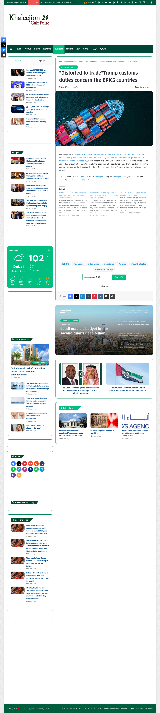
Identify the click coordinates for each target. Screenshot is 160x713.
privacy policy (141, 709)
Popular (41, 60)
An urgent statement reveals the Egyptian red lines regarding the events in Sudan (37, 176)
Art (78, 49)
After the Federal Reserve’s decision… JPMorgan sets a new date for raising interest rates (71, 433)
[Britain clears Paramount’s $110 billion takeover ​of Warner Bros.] (17, 84)
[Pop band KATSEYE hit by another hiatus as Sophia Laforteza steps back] (17, 72)
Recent (18, 60)
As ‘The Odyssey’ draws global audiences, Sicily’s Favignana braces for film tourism (37, 97)
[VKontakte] (100, 296)
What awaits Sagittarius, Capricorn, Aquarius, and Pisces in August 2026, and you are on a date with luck (36, 529)
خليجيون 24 (13, 709)
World (28, 49)
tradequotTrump (104, 269)
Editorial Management (118, 709)
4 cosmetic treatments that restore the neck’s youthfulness (37, 416)
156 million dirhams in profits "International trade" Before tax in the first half (85, 331)
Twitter (88, 180)
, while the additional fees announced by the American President (103, 154)
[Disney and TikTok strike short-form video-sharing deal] (17, 121)
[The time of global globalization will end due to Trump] (135, 203)
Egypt (37, 49)
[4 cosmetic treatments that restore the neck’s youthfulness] (17, 415)
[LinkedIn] (82, 296)
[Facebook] (70, 296)
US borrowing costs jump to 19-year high (102, 432)
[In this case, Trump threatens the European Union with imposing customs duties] (74, 204)
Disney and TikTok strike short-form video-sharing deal (36, 121)
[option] (104, 330)
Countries (94, 264)
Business (59, 49)
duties (123, 264)
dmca (150, 709)
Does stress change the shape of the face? (35, 427)
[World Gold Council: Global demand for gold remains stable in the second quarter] (135, 420)
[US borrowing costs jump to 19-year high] (104, 420)
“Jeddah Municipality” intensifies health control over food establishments (28, 371)
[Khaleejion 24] (29, 18)
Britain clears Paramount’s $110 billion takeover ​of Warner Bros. (36, 85)
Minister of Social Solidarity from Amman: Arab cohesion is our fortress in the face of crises (37, 189)
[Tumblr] (88, 296)
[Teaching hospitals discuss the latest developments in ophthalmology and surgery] (17, 202)
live (104, 49)
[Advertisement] (105, 25)
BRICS (66, 264)
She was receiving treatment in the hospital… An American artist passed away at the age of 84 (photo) (37, 387)
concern (79, 264)
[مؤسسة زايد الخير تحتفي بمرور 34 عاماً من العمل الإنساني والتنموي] (17, 109)
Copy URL (119, 277)
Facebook (78, 180)
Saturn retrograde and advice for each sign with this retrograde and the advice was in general (37, 577)
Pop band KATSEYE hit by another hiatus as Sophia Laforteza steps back (36, 72)
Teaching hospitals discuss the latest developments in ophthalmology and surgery (36, 203)
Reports (47, 49)
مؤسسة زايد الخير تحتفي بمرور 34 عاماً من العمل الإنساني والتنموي (37, 109)
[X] (76, 296)
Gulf (19, 49)
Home (63, 62)
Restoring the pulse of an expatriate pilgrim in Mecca (61, 2)
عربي (95, 49)
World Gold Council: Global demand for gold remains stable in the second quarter (135, 433)
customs (110, 264)
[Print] (112, 296)
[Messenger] (3, 49)
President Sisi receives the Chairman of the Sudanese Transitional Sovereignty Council (36, 162)
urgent (131, 709)
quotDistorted (139, 264)
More (85, 49)
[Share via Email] (106, 296)
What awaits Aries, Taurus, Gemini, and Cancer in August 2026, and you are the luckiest (37, 562)
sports (69, 49)
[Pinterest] (94, 296)
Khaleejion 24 (82, 177)
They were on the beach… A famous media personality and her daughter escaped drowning (36, 402)
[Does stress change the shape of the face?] (17, 427)
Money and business (75, 62)
